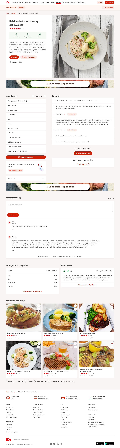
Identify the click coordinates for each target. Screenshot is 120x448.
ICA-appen (9, 424)
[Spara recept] (38, 305)
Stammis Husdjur (37, 412)
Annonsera (64, 424)
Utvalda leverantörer (66, 422)
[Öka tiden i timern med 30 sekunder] (64, 114)
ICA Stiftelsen (91, 407)
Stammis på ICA (38, 404)
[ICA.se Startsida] (8, 2)
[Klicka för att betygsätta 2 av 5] (80, 164)
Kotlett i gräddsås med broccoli (53, 333)
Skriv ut (14, 62)
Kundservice (81, 2)
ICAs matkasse (44, 2)
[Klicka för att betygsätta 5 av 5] (88, 164)
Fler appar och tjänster (12, 432)
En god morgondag (93, 410)
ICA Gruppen (64, 410)
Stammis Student (38, 410)
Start (7, 13)
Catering (35, 2)
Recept (58, 2)
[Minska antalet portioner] (33, 96)
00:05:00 (59, 130)
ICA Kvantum (64, 417)
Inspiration (65, 2)
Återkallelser (91, 419)
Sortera (110, 198)
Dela (21, 62)
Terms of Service (75, 256)
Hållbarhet (91, 404)
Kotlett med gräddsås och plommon (18, 371)
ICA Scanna (9, 427)
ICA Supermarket (65, 415)
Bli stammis (36, 407)
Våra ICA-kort (37, 417)
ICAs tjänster (10, 421)
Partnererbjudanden (38, 415)
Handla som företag (11, 417)
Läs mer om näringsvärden (31, 291)
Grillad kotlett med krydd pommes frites (56, 371)
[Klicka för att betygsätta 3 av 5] (83, 164)
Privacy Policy (66, 256)
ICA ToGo (8, 429)
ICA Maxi (63, 419)
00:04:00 (59, 114)
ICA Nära (63, 412)
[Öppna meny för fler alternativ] (38, 309)
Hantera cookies (92, 426)
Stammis (73, 2)
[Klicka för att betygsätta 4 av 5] (85, 164)
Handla (8, 404)
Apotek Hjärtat (10, 415)
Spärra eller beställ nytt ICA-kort (96, 422)
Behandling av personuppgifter (96, 424)
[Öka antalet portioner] (45, 96)
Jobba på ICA (64, 427)
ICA (62, 404)
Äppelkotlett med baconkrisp (16, 333)
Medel (39, 37)
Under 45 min (16, 37)
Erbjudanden (26, 2)
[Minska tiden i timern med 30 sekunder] (54, 114)
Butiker (52, 2)
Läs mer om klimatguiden (86, 285)
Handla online (16, 2)
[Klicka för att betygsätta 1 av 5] (77, 164)
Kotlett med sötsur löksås (88, 333)
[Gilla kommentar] (13, 229)
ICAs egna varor (65, 407)
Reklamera (91, 417)
